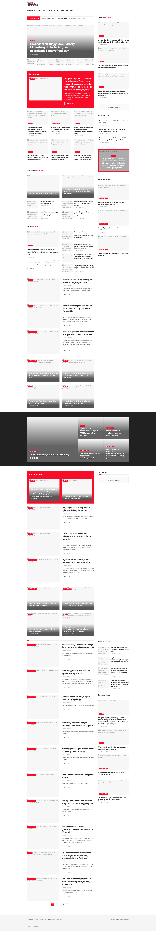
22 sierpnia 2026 (103, 206)
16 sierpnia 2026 (103, 44)
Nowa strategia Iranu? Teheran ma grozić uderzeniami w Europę (84, 203)
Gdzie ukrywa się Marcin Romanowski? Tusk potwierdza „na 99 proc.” (84, 214)
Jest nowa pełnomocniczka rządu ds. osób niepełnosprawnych (90, 455)
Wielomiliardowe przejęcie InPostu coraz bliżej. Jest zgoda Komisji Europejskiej (77, 308)
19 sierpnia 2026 (55, 162)
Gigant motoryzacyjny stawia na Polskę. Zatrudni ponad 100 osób (84, 267)
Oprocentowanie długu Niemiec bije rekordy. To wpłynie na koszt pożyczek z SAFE (43, 252)
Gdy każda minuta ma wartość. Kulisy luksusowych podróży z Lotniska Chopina (119, 659)
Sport (62, 10)
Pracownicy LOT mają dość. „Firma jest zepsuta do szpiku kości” (119, 649)
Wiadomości (31, 10)
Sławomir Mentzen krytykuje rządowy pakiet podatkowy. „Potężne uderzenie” (60, 158)
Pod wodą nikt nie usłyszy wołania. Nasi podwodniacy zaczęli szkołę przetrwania (76, 881)
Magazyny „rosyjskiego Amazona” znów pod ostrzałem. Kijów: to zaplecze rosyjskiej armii (43, 375)
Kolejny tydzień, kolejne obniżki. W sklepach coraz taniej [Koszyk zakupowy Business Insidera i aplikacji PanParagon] (78, 629)
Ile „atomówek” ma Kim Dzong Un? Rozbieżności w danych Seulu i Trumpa (60, 129)
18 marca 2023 (103, 726)
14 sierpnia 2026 (103, 751)
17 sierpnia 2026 (68, 405)
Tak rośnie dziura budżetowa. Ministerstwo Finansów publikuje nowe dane (77, 536)
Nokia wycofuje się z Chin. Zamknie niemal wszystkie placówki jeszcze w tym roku (83, 256)
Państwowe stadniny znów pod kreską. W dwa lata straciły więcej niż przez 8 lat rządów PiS (77, 375)
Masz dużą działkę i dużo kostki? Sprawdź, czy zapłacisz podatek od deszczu (37, 158)
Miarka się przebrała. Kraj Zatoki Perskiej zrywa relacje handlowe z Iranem (83, 246)
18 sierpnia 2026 (44, 218)
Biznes (39, 10)
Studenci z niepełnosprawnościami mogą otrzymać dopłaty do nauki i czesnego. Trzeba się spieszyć (113, 93)
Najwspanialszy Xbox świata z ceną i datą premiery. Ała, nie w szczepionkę (61, 18)
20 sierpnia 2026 (32, 135)
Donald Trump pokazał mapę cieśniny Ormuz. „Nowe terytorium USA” (49, 214)
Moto (56, 10)
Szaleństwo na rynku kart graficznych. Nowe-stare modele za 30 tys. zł (77, 829)
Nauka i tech (47, 10)
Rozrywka (69, 10)
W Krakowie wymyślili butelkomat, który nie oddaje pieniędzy (113, 433)
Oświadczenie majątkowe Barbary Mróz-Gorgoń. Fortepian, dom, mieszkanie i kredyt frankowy (52, 47)
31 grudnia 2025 (104, 125)
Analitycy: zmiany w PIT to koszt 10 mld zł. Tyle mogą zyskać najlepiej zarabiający (83, 158)
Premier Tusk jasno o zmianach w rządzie (42, 193)
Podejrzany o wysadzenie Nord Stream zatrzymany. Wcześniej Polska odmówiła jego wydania (77, 191)
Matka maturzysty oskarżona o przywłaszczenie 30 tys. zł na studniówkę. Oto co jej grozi (115, 453)
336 (63, 905)
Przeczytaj (69, 103)
